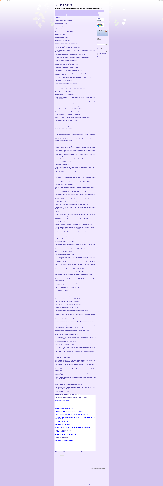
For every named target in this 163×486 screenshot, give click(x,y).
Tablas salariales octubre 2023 (61, 28)
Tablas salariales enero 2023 (61, 34)
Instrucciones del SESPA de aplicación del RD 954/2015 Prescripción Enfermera (72, 191)
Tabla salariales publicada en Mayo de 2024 (64, 26)
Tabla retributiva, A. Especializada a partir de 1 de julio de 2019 (69, 451)
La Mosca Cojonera (83, 13)
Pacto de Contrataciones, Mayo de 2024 (63, 20)
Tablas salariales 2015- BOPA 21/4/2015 (63, 251)
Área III (57, 13)
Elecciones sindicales (101, 51)
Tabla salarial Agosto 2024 (61, 23)
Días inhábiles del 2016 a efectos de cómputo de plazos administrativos (70, 221)
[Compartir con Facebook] (62, 455)
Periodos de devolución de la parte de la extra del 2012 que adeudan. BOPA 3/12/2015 (73, 224)
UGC (95, 13)
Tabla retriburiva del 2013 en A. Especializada (65, 341)
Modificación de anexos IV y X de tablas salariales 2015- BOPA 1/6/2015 (71, 248)
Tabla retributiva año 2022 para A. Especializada (66, 43)
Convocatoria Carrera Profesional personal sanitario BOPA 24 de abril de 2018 (72, 117)
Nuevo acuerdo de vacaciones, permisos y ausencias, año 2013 (68, 304)
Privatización (100, 56)
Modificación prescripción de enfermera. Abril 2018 (66, 120)
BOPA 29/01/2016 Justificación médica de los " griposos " (67, 201)
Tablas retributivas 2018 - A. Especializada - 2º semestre (67, 114)
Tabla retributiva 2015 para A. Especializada (65, 241)
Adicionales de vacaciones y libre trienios (64, 184)
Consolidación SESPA (72, 15)
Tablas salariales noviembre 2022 (62, 40)
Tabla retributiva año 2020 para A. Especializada (66, 83)
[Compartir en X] (61, 455)
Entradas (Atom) (78, 463)
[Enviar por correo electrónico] (60, 455)
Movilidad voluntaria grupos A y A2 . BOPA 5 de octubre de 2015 (69, 235)
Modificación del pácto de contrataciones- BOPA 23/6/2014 (68, 298)
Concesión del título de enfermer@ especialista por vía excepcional (70, 158)
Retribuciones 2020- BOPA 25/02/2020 (63, 80)
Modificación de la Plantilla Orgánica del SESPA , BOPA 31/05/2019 (70, 88)
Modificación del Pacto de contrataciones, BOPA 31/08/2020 (68, 70)
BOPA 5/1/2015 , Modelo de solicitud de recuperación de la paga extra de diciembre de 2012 (75, 261)
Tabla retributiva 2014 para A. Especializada (65, 293)
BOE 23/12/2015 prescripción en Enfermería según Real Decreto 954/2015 (71, 218)
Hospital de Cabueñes (101, 53)
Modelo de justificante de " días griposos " (64, 318)
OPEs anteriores (82, 15)
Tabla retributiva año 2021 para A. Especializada (66, 60)
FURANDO (63, 5)
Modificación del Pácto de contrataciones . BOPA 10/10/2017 (68, 123)
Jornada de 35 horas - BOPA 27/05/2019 (64, 91)
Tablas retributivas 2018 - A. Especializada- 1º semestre (67, 111)
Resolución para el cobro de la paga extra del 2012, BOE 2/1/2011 (69, 271)
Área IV (63, 13)
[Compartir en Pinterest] (63, 455)
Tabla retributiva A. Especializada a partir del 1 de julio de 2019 (69, 86)
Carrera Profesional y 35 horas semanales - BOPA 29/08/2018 (68, 108)
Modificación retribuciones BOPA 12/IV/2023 (65, 31)
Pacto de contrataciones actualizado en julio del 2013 (66, 307)
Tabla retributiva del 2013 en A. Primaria (64, 344)
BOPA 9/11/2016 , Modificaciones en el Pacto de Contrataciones (69, 143)
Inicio (75, 460)
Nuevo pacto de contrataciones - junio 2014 (64, 295)
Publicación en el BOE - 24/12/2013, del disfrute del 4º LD (67, 301)
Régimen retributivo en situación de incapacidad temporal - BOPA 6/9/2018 (71, 106)
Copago (98, 48)
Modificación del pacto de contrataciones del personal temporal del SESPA (71, 310)
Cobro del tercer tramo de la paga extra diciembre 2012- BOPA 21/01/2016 (71, 204)
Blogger (89, 484)
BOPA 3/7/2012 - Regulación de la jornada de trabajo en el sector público (71, 397)
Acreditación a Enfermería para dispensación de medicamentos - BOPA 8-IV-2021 (73, 57)
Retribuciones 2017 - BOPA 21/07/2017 (63, 128)
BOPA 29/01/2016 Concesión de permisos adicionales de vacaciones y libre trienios (73, 198)
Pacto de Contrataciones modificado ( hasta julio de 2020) (67, 67)
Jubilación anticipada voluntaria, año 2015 (64, 238)
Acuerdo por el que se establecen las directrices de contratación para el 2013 (72, 330)
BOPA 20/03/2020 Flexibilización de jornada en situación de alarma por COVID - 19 (73, 77)
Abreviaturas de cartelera (61, 131)
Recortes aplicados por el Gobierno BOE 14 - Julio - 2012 (67, 394)
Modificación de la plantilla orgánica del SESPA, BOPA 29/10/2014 (69, 268)
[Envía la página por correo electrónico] (58, 454)
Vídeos (90, 13)
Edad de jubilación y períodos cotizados (64, 211)
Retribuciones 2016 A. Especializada (63, 161)
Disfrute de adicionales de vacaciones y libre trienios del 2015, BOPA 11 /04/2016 (72, 181)
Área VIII (74, 13)
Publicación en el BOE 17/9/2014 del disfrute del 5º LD (67, 287)
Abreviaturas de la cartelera (61, 290)
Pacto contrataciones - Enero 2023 (62, 37)
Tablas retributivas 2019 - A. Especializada (64, 94)
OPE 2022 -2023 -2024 (60, 15)
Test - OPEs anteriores (93, 15)
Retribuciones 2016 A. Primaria (62, 164)
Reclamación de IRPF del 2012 (62, 391)
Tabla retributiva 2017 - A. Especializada (64, 126)
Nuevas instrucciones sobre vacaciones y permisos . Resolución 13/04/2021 (71, 54)
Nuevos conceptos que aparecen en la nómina (65, 254)
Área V (68, 13)
